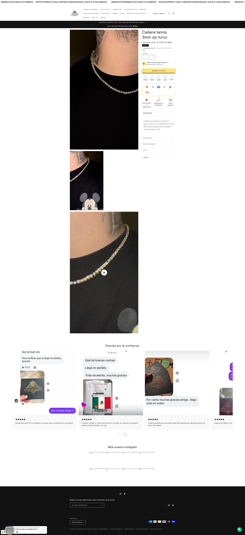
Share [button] (146, 157)
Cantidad (145, 53)
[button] (169, 13)
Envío (145, 150)
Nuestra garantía (149, 144)
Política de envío (129, 529)
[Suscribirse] (102, 505)
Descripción (147, 113)
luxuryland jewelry (80, 529)
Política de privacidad (142, 529)
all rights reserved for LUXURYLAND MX (97, 529)
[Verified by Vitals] (17, 530)
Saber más (159, 64)
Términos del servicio (156, 529)
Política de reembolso (116, 529)
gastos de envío (149, 48)
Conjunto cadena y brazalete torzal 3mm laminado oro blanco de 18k (27, 527)
